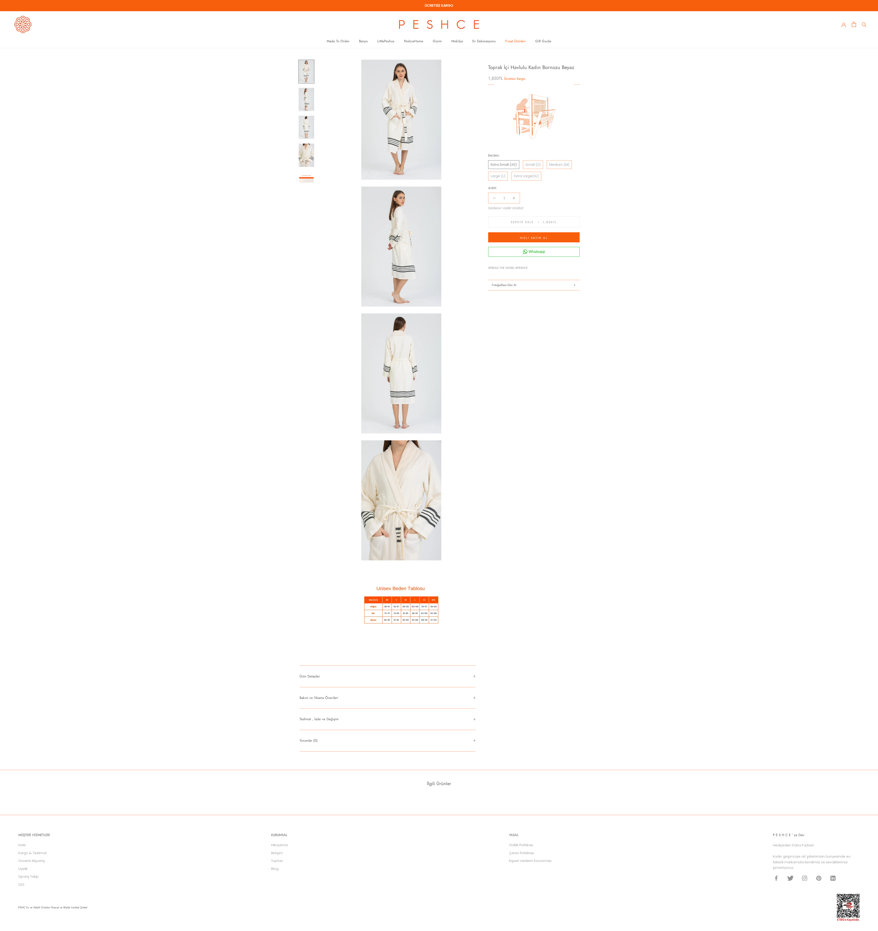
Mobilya (457, 41)
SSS (21, 884)
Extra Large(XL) (526, 176)
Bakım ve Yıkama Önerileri (319, 697)
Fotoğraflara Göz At (504, 285)
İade (22, 845)
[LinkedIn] (833, 878)
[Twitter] (538, 266)
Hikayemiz (279, 845)
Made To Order (338, 41)
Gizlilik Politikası (521, 845)
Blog (274, 868)
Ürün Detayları (310, 676)
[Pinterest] (544, 266)
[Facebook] (532, 266)
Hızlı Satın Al (534, 238)
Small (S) (533, 164)
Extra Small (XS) (504, 164)
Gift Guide (543, 41)
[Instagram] (804, 878)
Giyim (437, 41)
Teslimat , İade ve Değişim (319, 719)
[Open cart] (854, 24)
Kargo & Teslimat (32, 853)
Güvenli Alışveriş (31, 860)
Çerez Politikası (521, 853)
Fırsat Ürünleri (515, 41)
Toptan (277, 860)
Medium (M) (559, 164)
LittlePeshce (385, 41)
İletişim (277, 853)
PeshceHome (413, 41)
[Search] (864, 24)
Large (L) (498, 176)
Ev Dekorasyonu (484, 41)
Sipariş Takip (28, 876)
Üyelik (23, 868)
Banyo (363, 41)
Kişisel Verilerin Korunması (530, 860)
